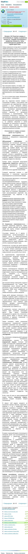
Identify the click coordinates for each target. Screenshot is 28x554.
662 (25, 518)
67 (25, 531)
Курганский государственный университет (15, 14)
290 (25, 529)
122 (25, 524)
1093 (25, 522)
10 (25, 511)
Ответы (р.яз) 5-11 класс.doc (11, 511)
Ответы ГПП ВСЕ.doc (9, 518)
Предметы (8, 4)
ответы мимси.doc (8, 527)
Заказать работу (14, 7)
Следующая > (23, 31)
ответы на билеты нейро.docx (11, 533)
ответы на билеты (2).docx (10, 529)
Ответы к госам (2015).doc (10, 522)
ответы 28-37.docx (8, 516)
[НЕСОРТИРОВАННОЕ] (13, 17)
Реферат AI (4, 7)
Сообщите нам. (18, 12)
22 (25, 527)
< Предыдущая (7, 31)
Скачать (11, 25)
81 (25, 533)
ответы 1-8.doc (7, 513)
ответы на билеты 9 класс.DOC (11, 531)
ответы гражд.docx (8, 520)
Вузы (2, 4)
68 (25, 513)
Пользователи (17, 4)
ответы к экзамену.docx (9, 524)
